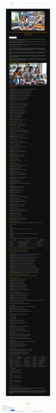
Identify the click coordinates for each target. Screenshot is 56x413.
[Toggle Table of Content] (15, 37)
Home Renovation (31, 3)
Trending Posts (26, 35)
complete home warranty (35, 49)
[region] (8, 408)
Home (23, 3)
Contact (45, 3)
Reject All (8, 410)
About (42, 3)
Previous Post (8, 397)
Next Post (48, 397)
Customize (4, 410)
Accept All (12, 410)
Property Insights (37, 3)
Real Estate (26, 3)
